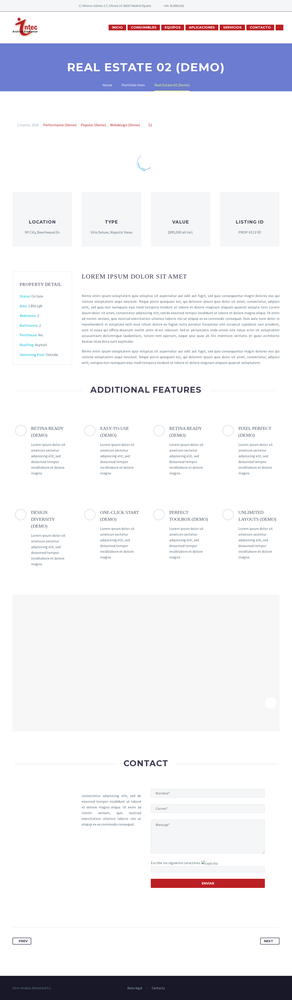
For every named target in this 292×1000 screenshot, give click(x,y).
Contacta (158, 988)
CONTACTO (260, 27)
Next (268, 941)
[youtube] (216, 6)
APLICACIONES (202, 27)
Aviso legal (134, 988)
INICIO (117, 27)
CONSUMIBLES (143, 27)
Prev (23, 941)
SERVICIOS (232, 27)
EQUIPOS (173, 27)
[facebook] (202, 6)
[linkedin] (209, 6)
